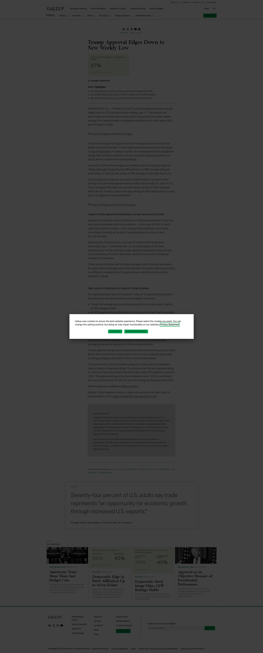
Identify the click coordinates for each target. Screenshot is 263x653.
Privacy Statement (169, 324)
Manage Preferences (136, 331)
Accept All (115, 331)
